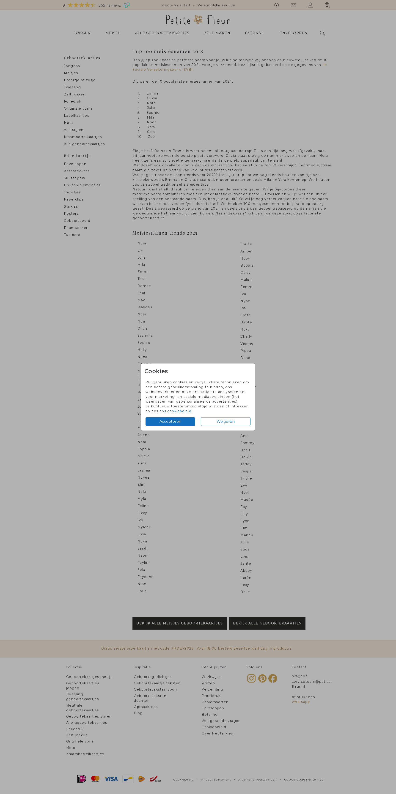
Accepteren (170, 421)
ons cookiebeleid (175, 411)
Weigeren (226, 421)
